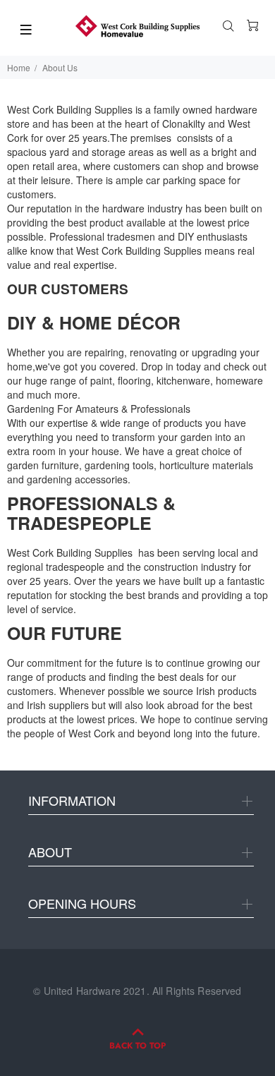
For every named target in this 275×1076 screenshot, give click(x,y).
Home (18, 67)
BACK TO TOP (137, 1045)
